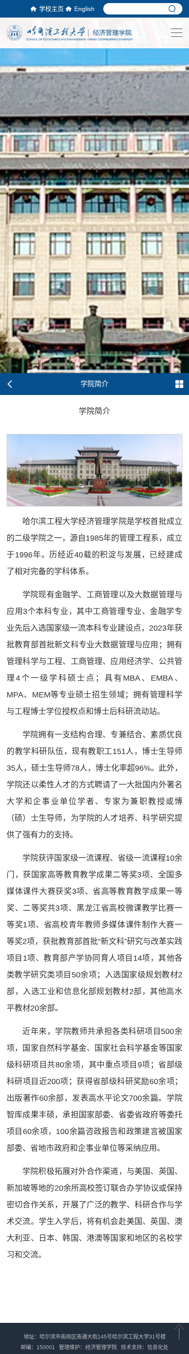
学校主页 (51, 8)
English (84, 8)
